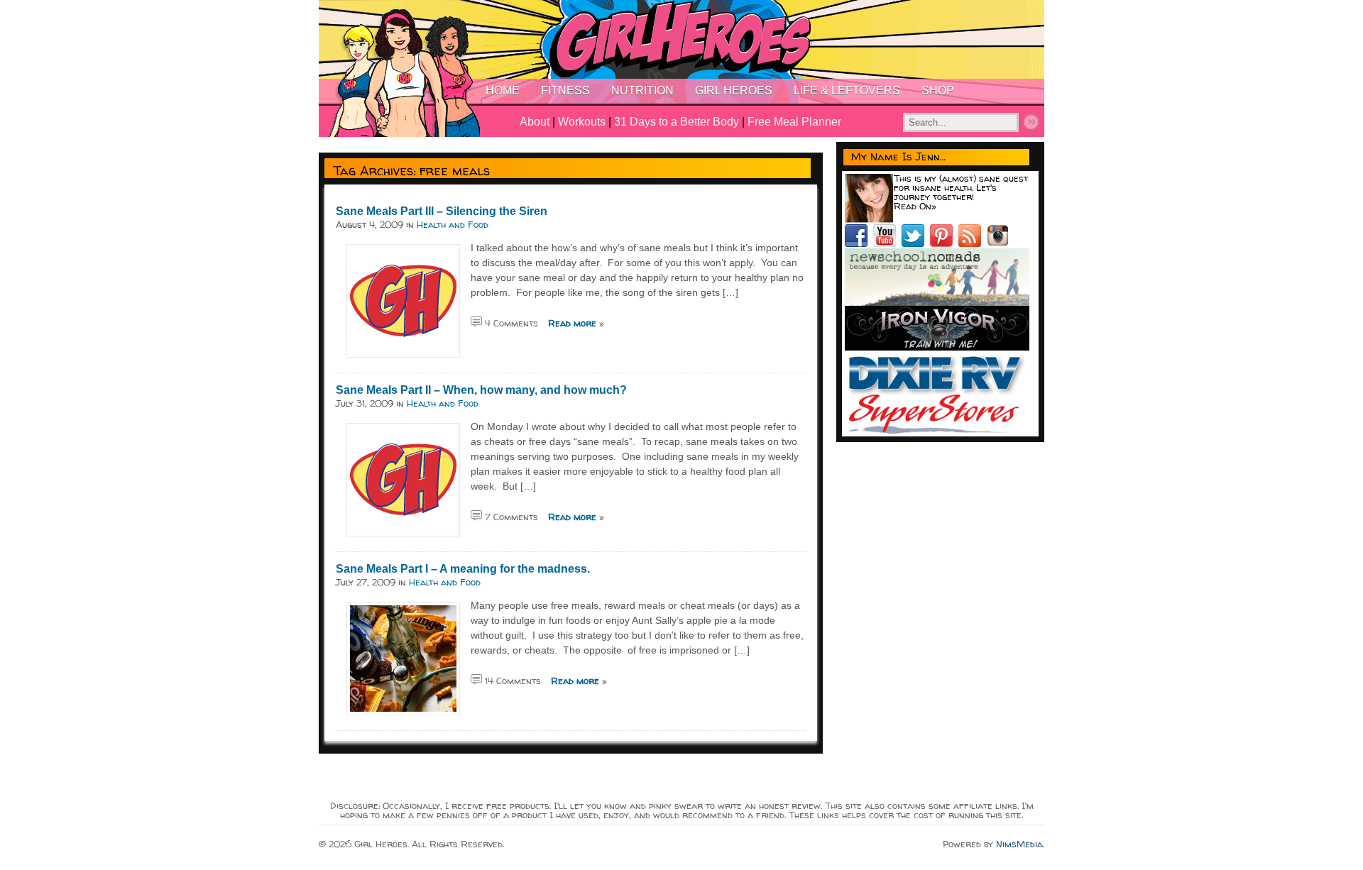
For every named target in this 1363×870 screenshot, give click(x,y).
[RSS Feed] (972, 243)
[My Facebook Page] (859, 243)
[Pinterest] (944, 243)
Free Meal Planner (794, 122)
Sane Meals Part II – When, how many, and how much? (481, 390)
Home (503, 90)
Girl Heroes (733, 90)
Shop (937, 90)
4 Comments (511, 322)
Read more (572, 322)
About (534, 122)
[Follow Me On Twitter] (916, 243)
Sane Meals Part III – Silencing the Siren (441, 211)
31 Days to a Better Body (676, 122)
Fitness (565, 90)
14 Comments (513, 680)
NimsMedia (1019, 843)
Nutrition (642, 90)
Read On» (915, 205)
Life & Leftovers (847, 90)
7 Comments (511, 516)
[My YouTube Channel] (887, 243)
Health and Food (452, 224)
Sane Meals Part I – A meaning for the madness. (463, 569)
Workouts (582, 122)
